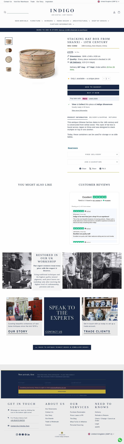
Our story (18, 331)
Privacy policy (83, 395)
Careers (48, 425)
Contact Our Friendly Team (20, 426)
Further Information (61, 24)
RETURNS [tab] (113, 117)
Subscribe (62, 391)
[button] (67, 99)
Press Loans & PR (76, 415)
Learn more (93, 98)
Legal (97, 424)
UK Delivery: (75, 62)
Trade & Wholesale (52, 421)
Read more (73, 148)
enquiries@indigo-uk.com (58, 387)
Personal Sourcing (76, 425)
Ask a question (93, 162)
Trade (33, 1)
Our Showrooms (51, 409)
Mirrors (49, 21)
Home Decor (63, 21)
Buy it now (93, 93)
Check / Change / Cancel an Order (105, 419)
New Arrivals (21, 21)
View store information (79, 110)
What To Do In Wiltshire (78, 422)
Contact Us (8, 1)
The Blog (73, 418)
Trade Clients (97, 331)
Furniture (35, 21)
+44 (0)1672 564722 (18, 420)
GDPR (97, 427)
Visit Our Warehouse (21, 1)
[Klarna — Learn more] (85, 98)
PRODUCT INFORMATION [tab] (77, 117)
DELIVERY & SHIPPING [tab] (98, 117)
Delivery (98, 412)
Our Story (40, 1)
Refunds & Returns (102, 415)
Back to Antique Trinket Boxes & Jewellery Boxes (63, 347)
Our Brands (49, 418)
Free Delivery (93, 154)
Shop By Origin (99, 21)
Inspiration (49, 1)
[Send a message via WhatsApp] (120, 440)
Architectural (80, 21)
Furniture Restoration (77, 412)
